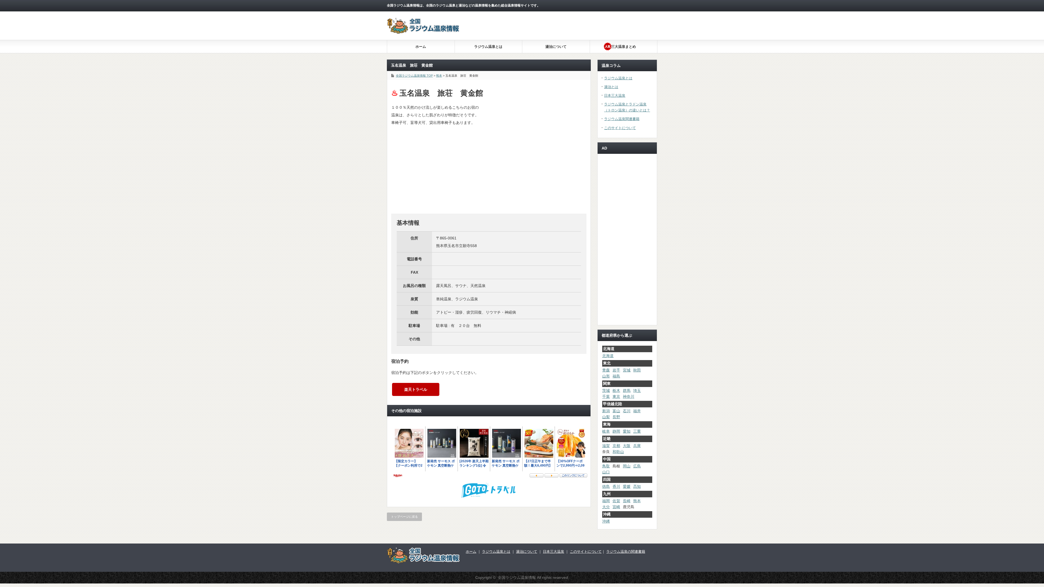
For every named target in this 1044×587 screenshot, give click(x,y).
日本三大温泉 (614, 95)
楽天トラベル (415, 389)
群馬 (626, 390)
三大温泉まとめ (623, 47)
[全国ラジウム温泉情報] (423, 32)
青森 (606, 370)
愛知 (626, 431)
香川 (616, 486)
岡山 (626, 466)
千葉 (606, 396)
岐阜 (606, 431)
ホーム (420, 47)
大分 (606, 507)
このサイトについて (620, 128)
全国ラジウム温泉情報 (517, 577)
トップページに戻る (404, 516)
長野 (616, 417)
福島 (616, 376)
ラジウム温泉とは (488, 47)
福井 (637, 411)
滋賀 (606, 446)
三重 (637, 431)
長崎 (626, 501)
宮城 (626, 370)
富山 (616, 411)
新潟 (606, 411)
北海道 (608, 356)
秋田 (637, 370)
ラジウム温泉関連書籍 (621, 119)
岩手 (616, 370)
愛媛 (626, 486)
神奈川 (628, 396)
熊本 (637, 501)
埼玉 (637, 390)
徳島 (606, 486)
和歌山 (618, 451)
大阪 (626, 446)
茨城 (606, 390)
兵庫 (637, 446)
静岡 (616, 431)
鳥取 (606, 466)
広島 (637, 466)
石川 (626, 411)
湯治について (556, 47)
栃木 (616, 390)
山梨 (606, 417)
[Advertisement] (562, 54)
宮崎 (616, 507)
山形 (606, 376)
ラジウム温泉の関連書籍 (625, 551)
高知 (637, 486)
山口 (606, 472)
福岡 (606, 501)
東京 (616, 396)
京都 (616, 446)
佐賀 (616, 501)
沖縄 (606, 521)
